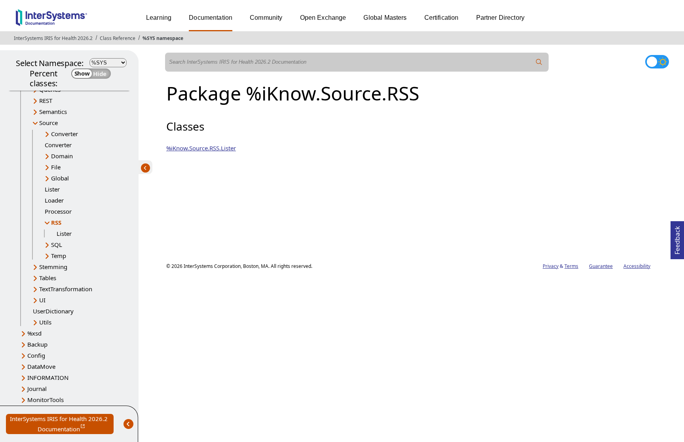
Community (266, 17)
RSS (56, 222)
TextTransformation (65, 289)
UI (42, 300)
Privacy (551, 266)
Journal (37, 389)
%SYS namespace (162, 38)
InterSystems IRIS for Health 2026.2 (53, 38)
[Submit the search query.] (539, 62)
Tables (47, 278)
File (56, 167)
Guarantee (601, 266)
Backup (37, 344)
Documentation (210, 17)
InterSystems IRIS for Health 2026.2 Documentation (62, 424)
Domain (62, 156)
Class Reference (117, 38)
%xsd (34, 333)
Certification (441, 17)
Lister (52, 189)
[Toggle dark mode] (657, 61)
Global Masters (385, 17)
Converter (64, 134)
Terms (571, 266)
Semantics (53, 112)
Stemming (53, 267)
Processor (58, 211)
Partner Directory (500, 17)
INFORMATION (47, 377)
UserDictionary (53, 311)
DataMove (41, 366)
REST (45, 100)
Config (36, 355)
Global (60, 178)
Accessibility (636, 266)
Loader (54, 200)
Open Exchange (323, 17)
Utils (45, 322)
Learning (158, 17)
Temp (58, 256)
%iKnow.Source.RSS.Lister (201, 148)
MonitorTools (45, 400)
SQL (56, 245)
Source (48, 123)
